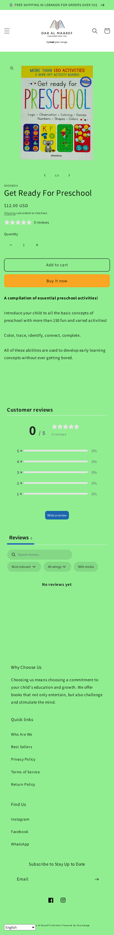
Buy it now (57, 280)
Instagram (20, 819)
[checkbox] (86, 567)
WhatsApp (20, 844)
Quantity (11, 234)
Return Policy (23, 784)
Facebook (19, 831)
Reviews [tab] (20, 537)
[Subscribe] (96, 879)
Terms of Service (25, 771)
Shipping (10, 213)
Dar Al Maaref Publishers (48, 925)
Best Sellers (21, 746)
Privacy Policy (23, 759)
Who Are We (21, 734)
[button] (7, 31)
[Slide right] (69, 175)
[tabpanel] (57, 596)
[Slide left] (45, 175)
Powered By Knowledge (76, 925)
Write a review (57, 515)
